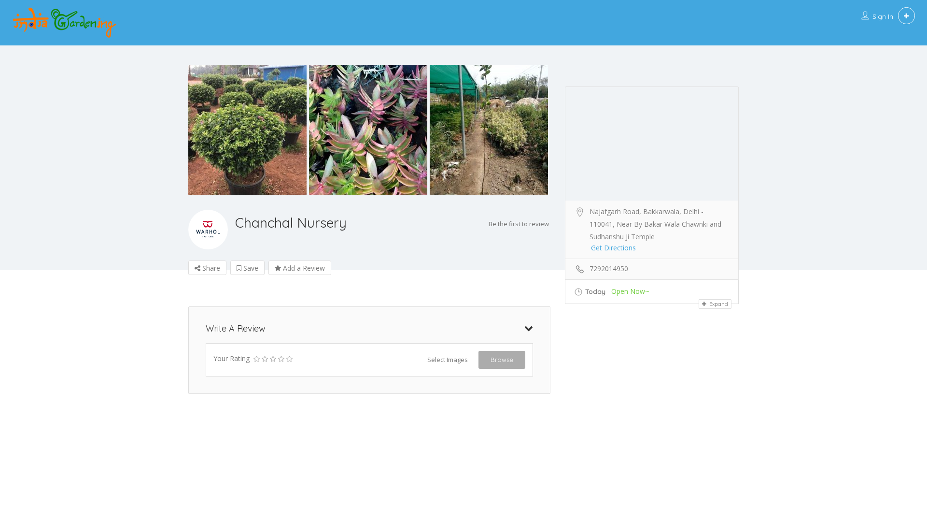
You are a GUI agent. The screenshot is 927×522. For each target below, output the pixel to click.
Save (249, 268)
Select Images (447, 359)
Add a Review (303, 268)
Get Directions (613, 247)
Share (210, 268)
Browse (502, 359)
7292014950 (609, 268)
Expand (718, 304)
